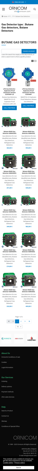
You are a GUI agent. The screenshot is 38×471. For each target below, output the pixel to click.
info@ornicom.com (30, 455)
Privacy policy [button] (19, 463)
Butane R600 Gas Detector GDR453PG (9, 132)
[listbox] (19, 326)
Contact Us (5, 416)
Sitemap (4, 421)
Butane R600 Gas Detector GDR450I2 (28, 172)
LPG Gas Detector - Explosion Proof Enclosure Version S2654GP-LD (9, 91)
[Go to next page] (25, 321)
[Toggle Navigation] (3, 9)
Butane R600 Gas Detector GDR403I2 (28, 211)
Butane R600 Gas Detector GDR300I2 (28, 290)
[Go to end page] (29, 321)
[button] (35, 9)
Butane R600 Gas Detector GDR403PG (9, 211)
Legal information (7, 367)
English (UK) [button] (19, 2)
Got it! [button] (18, 467)
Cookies (4, 362)
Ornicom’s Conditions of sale (10, 357)
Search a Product (7, 411)
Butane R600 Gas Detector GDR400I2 (28, 251)
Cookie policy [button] (8, 463)
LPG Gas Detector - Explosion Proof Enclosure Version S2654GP (28, 91)
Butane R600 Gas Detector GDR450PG (9, 172)
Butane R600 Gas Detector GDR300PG (9, 290)
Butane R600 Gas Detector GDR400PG (9, 251)
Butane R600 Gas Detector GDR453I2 (28, 132)
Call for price (9, 108)
